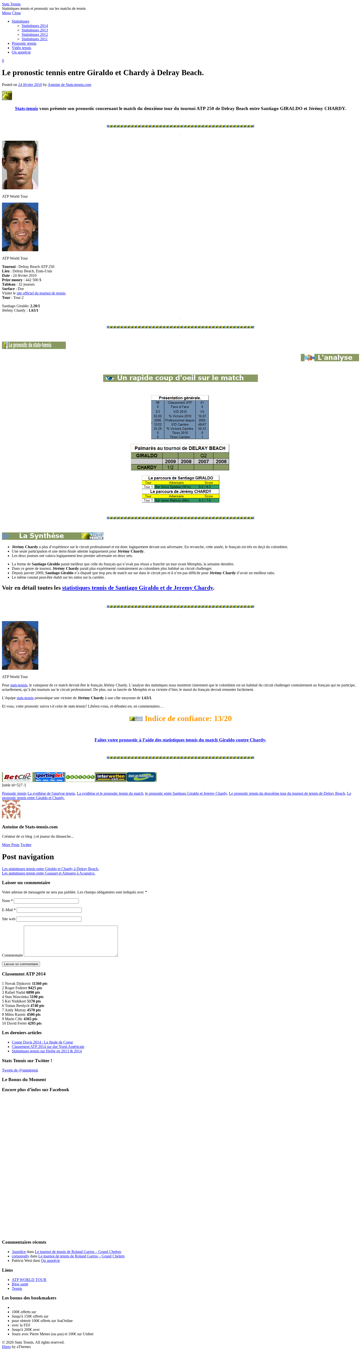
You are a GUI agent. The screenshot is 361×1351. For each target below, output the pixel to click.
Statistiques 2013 (35, 30)
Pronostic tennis (24, 43)
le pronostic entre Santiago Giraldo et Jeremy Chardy (186, 793)
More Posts (10, 845)
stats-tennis (18, 685)
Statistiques (20, 21)
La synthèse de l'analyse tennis (51, 793)
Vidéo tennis (21, 48)
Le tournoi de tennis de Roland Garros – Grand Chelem (78, 1252)
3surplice (19, 1252)
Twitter (25, 845)
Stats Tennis (11, 4)
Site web (8, 919)
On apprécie (21, 52)
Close (16, 13)
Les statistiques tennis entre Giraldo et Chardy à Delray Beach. (50, 869)
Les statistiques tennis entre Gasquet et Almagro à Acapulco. (48, 873)
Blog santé (20, 1284)
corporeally (20, 1256)
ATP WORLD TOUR (29, 1280)
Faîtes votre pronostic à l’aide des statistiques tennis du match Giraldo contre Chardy (180, 739)
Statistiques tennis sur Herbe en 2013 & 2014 (47, 1051)
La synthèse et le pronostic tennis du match (110, 793)
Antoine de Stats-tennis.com (69, 85)
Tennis (17, 1288)
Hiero (6, 1347)
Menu (6, 13)
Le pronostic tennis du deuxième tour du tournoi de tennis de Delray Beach (287, 793)
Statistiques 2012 (35, 34)
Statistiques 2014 (35, 26)
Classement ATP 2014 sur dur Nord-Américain (48, 1047)
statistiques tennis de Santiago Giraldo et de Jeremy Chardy (137, 588)
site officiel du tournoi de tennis (41, 293)
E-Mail (9, 910)
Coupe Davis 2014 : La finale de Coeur (42, 1042)
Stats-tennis (26, 108)
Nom (7, 901)
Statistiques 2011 (35, 39)
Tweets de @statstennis (20, 1070)
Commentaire (12, 955)
